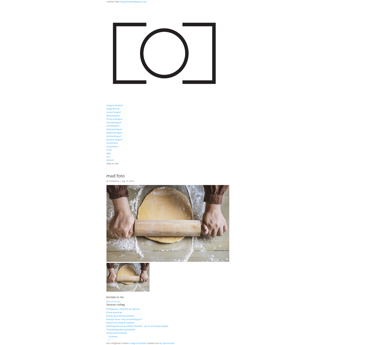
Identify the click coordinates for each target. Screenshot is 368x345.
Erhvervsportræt (114, 312)
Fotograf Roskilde (114, 105)
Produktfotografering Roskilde (120, 329)
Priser (109, 149)
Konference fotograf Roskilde (120, 322)
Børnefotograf (113, 115)
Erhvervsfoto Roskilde (116, 333)
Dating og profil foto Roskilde (120, 315)
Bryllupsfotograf (114, 129)
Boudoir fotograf (114, 139)
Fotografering (112, 108)
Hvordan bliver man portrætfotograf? (124, 319)
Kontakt (110, 160)
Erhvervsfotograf (114, 119)
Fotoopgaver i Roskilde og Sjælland (123, 309)
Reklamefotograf (114, 132)
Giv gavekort (112, 146)
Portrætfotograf (113, 122)
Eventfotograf (112, 125)
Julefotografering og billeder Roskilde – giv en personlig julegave (137, 326)
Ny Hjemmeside (167, 343)
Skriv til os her (113, 301)
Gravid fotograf (113, 112)
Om (108, 156)
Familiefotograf (113, 136)
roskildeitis (114, 181)
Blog (108, 153)
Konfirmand (112, 143)
